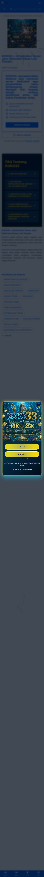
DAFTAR (22, 454)
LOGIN (22, 447)
